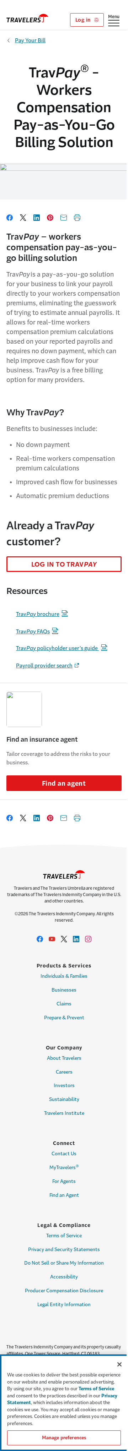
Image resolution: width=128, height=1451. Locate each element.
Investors (64, 1085)
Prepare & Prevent (64, 1017)
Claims (64, 1004)
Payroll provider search (44, 665)
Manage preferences (64, 1437)
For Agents (64, 1181)
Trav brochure (37, 614)
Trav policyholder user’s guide (57, 648)
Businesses (64, 990)
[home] (27, 18)
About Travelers (64, 1058)
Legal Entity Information (64, 1304)
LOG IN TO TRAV (64, 564)
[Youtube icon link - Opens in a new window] (52, 939)
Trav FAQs (33, 631)
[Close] (119, 1364)
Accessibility (64, 1277)
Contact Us (64, 1153)
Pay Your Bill (30, 40)
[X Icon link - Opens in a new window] (64, 939)
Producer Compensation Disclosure (64, 1290)
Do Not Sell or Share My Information (64, 1263)
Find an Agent (64, 1195)
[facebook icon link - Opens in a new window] (40, 939)
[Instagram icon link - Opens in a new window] (88, 939)
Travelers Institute (64, 1113)
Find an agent (64, 783)
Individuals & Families (64, 976)
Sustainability (64, 1099)
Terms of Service (64, 1235)
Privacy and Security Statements (64, 1249)
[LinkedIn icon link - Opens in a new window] (76, 939)
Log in (83, 19)
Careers (64, 1072)
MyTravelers (64, 1167)
